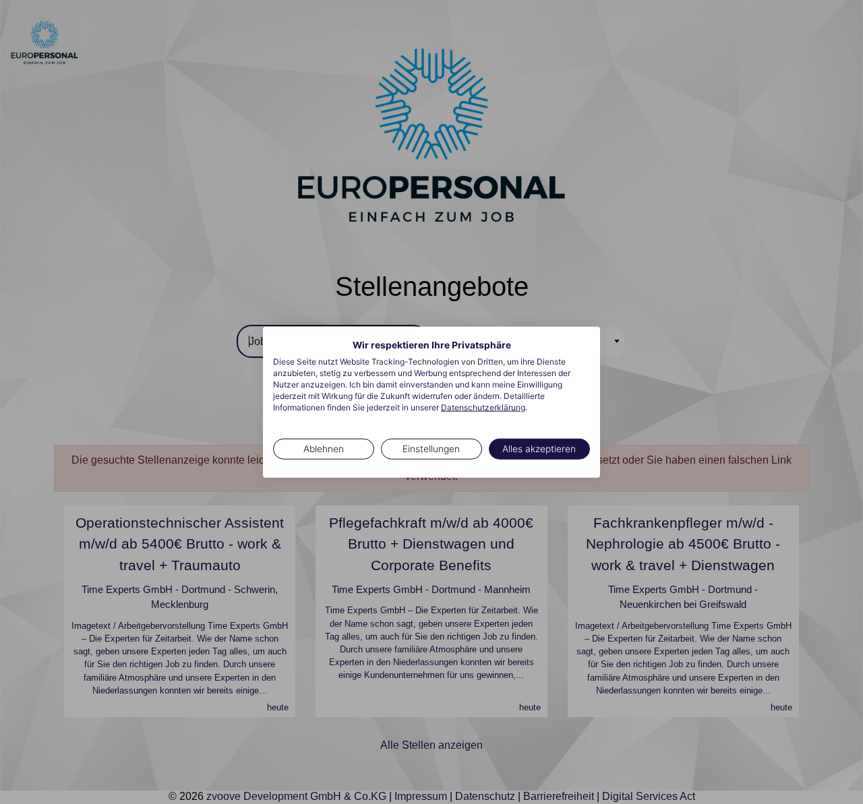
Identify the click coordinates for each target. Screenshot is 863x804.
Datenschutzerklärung (483, 407)
